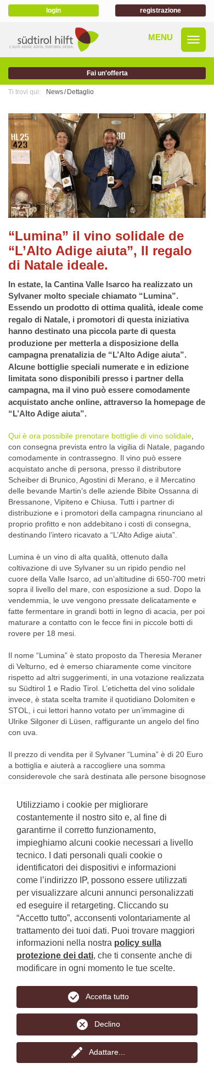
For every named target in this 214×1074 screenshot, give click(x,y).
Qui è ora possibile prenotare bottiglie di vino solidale (100, 435)
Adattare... (107, 1052)
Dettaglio (80, 92)
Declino (107, 1024)
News (54, 92)
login (53, 10)
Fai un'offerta (107, 73)
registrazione (160, 10)
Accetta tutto (107, 996)
